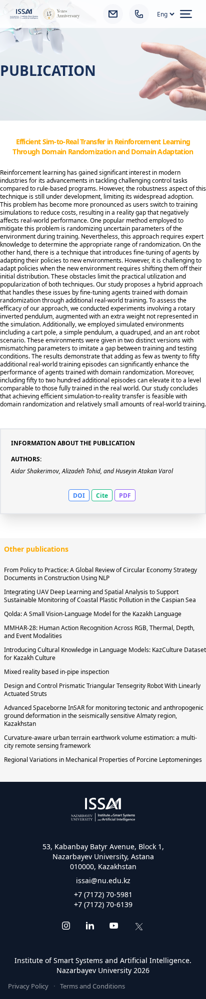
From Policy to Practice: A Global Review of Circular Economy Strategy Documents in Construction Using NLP (100, 574)
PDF (125, 495)
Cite (102, 495)
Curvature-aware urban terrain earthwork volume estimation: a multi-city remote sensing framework (100, 741)
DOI (79, 495)
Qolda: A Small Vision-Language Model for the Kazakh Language (93, 614)
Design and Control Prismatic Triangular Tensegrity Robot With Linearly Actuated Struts (102, 689)
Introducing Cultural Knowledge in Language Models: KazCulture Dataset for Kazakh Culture (105, 654)
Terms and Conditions (92, 986)
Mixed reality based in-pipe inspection (56, 671)
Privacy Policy (28, 986)
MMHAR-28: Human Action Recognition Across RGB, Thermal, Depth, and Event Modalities (99, 632)
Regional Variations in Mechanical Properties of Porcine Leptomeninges (103, 759)
